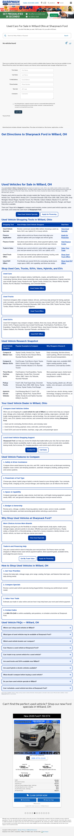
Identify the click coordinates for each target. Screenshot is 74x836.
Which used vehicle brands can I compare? (19, 641)
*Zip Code (15, 89)
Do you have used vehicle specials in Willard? (20, 681)
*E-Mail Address (13, 79)
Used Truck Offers (37, 311)
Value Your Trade (49, 800)
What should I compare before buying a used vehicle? (23, 675)
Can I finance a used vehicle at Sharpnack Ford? (21, 648)
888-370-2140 (38, 758)
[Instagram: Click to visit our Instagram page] (45, 3)
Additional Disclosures (32, 829)
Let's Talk (18, 112)
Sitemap (19, 829)
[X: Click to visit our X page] (43, 3)
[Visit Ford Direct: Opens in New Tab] (45, 831)
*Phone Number (13, 84)
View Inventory (26, 800)
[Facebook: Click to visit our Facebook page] (41, 3)
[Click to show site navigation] (71, 3)
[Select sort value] (69, 43)
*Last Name (15, 75)
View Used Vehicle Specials (28, 214)
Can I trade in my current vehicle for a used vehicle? (22, 654)
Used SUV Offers (37, 334)
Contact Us (31, 450)
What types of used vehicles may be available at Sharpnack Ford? (27, 634)
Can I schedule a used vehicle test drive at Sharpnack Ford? (25, 688)
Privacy (24, 829)
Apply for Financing (49, 214)
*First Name (15, 70)
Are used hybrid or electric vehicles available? (20, 668)
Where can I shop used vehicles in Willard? (19, 628)
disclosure (37, 803)
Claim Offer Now (38, 795)
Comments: (15, 93)
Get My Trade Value (28, 558)
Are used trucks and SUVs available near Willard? (21, 661)
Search (66, 35)
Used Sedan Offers (37, 288)
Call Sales (43, 450)
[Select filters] (66, 43)
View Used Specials (37, 538)
